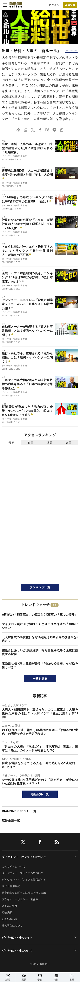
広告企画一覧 (11, 820)
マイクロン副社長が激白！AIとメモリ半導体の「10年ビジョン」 (40, 626)
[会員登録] (70, 5)
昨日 (31, 443)
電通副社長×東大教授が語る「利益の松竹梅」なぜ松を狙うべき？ (40, 665)
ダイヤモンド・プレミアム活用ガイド (24, 879)
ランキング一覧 (40, 587)
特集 (56, 979)
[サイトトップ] (16, 5)
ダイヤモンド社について (17, 950)
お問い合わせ (9, 919)
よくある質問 (9, 906)
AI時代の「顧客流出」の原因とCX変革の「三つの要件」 (40, 614)
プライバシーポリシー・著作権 (20, 899)
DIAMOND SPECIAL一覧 (19, 811)
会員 (68, 443)
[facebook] (40, 842)
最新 (12, 443)
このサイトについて (13, 866)
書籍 (72, 979)
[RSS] (57, 842)
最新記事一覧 (40, 794)
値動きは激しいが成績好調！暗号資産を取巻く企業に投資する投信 (40, 652)
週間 (50, 443)
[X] (23, 842)
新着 (7, 979)
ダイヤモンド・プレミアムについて (22, 873)
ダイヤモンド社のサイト (17, 937)
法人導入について (12, 925)
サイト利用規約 (11, 886)
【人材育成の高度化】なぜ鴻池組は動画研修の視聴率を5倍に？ (40, 639)
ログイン (54, 5)
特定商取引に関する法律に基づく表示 (24, 892)
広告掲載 (7, 912)
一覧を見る (40, 678)
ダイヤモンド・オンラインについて (24, 857)
